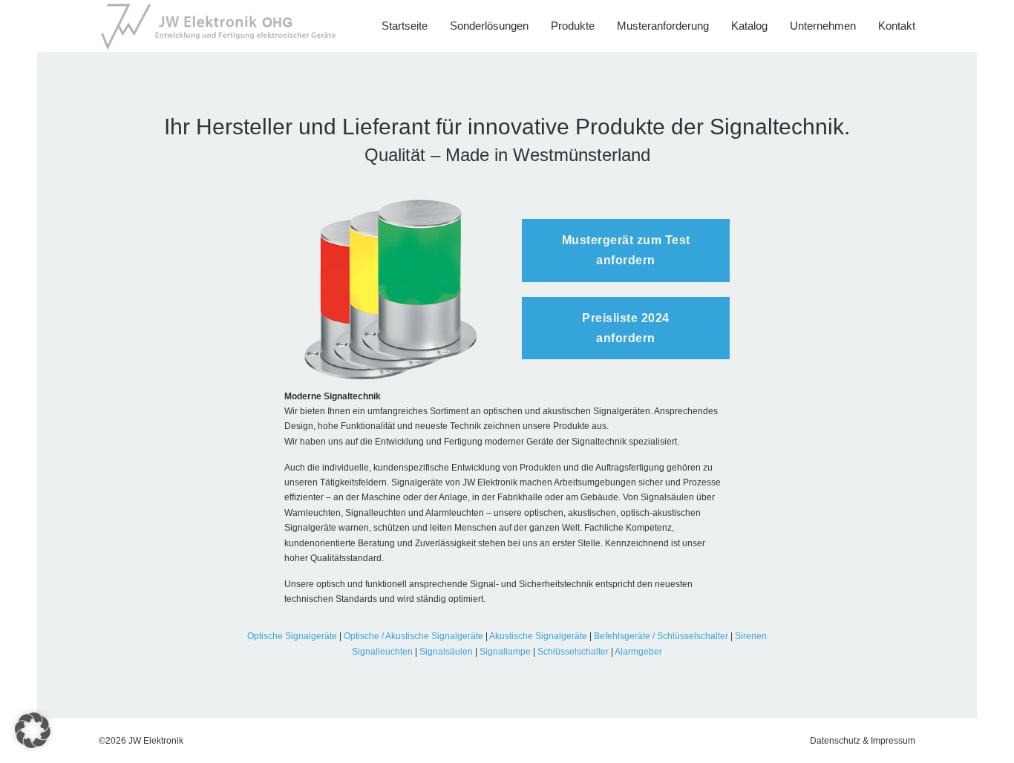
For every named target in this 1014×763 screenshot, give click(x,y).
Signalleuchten (382, 651)
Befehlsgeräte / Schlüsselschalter (661, 636)
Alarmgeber (638, 651)
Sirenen (751, 636)
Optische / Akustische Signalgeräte (413, 636)
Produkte (573, 25)
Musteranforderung (663, 25)
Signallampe (505, 651)
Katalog (749, 25)
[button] (32, 730)
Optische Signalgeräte (292, 636)
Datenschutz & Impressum (862, 741)
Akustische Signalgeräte (538, 636)
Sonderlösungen (489, 25)
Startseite (405, 25)
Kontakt (896, 25)
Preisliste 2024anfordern (626, 328)
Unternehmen (823, 25)
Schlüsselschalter (573, 651)
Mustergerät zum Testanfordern (626, 250)
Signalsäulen (446, 651)
